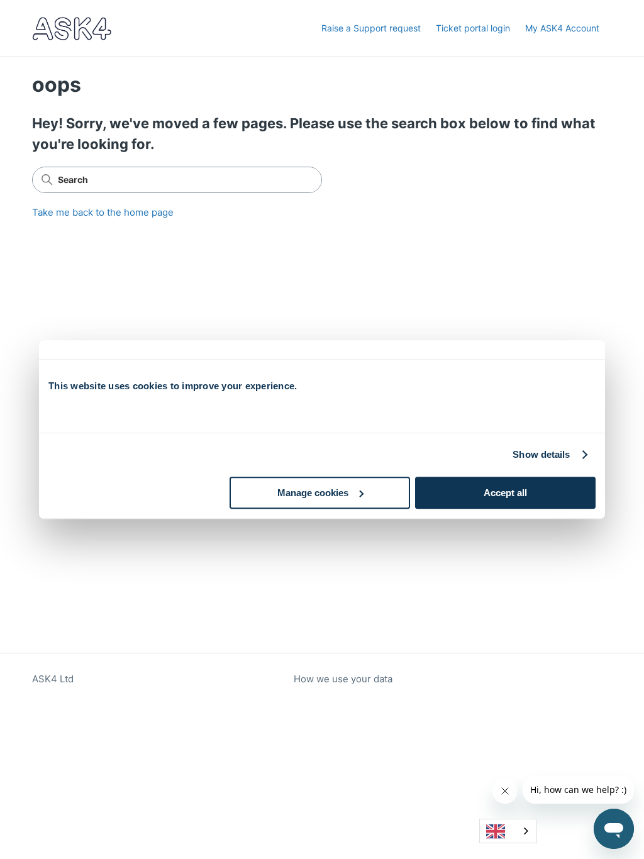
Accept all (505, 492)
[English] (508, 831)
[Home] (71, 28)
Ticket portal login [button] (473, 28)
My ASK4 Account (562, 28)
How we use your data (343, 679)
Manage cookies (312, 492)
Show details (541, 454)
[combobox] (508, 831)
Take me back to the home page (103, 212)
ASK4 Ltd (53, 679)
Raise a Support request (371, 28)
